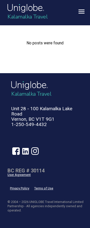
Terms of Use (43, 188)
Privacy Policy (19, 188)
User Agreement (19, 175)
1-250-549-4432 (29, 124)
